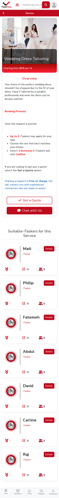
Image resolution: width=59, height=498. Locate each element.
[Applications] (17, 4)
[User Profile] (54, 4)
